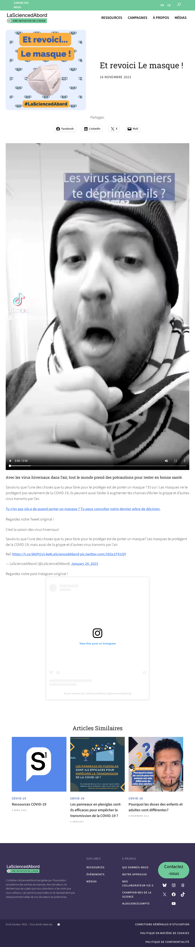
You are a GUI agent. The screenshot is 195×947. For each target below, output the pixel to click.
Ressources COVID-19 (29, 804)
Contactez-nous (173, 870)
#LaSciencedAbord (64, 554)
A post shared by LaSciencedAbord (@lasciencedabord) (97, 693)
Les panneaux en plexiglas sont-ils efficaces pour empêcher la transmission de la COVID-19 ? (95, 810)
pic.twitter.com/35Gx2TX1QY (103, 554)
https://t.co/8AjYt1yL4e (30, 554)
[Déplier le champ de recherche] (179, 5)
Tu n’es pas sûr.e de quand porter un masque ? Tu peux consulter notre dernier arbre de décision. (83, 509)
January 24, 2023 (84, 563)
